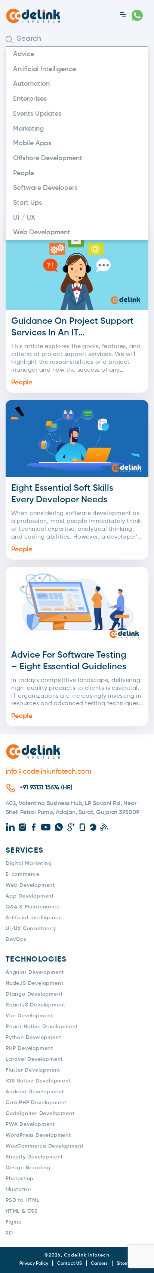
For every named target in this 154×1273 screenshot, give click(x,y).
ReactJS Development (35, 1005)
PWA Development (30, 1124)
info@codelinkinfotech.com (48, 771)
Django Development (34, 994)
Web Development (41, 232)
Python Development (33, 1037)
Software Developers (45, 188)
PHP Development (29, 1048)
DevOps (16, 939)
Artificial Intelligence (44, 69)
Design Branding (28, 1167)
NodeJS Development (34, 983)
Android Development (35, 1091)
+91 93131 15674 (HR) (46, 788)
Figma (14, 1222)
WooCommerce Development (44, 1146)
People (23, 173)
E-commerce (23, 874)
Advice (23, 54)
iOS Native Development (38, 1081)
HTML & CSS (22, 1211)
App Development (30, 896)
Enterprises (30, 98)
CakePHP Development (36, 1102)
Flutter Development (33, 1070)
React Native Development (42, 1026)
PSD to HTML (23, 1200)
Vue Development (29, 1015)
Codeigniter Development (40, 1113)
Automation (31, 83)
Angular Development (35, 972)
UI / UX (24, 217)
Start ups (27, 203)
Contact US (69, 1263)
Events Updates (37, 113)
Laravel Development (34, 1059)
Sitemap (126, 1263)
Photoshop (20, 1178)
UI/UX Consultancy (31, 928)
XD (9, 1233)
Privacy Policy (33, 1263)
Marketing (28, 128)
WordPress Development (38, 1135)
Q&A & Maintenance (33, 907)
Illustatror (19, 1189)
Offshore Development (47, 158)
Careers (99, 1263)
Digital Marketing (29, 863)
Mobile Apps (32, 143)
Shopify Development (34, 1157)
